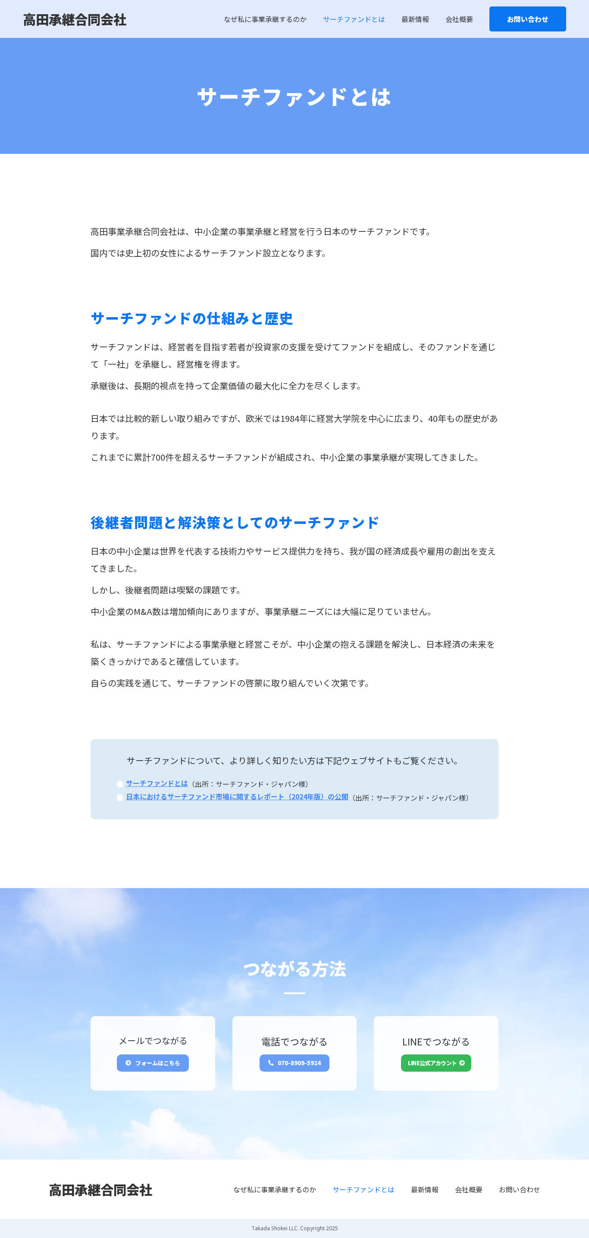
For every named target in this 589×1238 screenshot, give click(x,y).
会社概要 (459, 19)
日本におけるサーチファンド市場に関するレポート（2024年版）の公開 (237, 796)
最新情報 (415, 19)
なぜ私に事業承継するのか (265, 19)
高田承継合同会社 (74, 18)
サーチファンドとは (354, 19)
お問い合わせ (527, 19)
